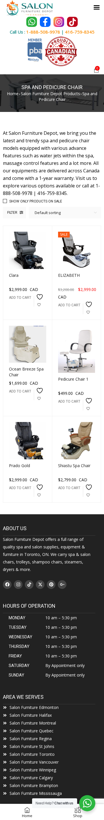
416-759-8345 (79, 32)
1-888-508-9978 (43, 32)
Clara (13, 275)
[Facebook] (7, 584)
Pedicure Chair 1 (73, 379)
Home (12, 93)
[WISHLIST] (39, 301)
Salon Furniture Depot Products (50, 93)
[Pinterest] (51, 584)
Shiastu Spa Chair (74, 465)
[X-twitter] (40, 584)
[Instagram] (18, 584)
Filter (12, 213)
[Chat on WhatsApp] (31, 22)
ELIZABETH (69, 275)
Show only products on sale (35, 201)
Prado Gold (19, 465)
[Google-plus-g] (62, 584)
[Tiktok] (29, 584)
